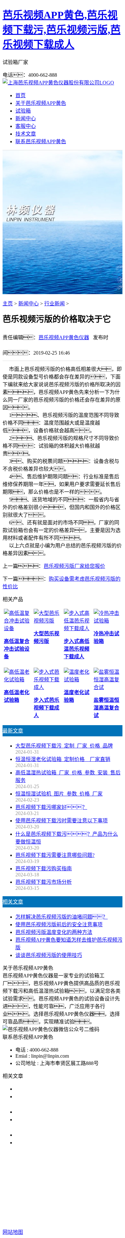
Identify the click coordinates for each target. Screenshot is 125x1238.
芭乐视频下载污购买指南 (43, 868)
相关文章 (13, 902)
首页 (20, 95)
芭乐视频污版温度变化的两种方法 (53, 932)
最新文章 (13, 730)
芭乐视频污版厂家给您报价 (74, 566)
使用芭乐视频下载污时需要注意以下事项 (61, 820)
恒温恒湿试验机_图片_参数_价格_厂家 (59, 793)
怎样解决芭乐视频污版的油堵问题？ (61, 917)
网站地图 (56, 1211)
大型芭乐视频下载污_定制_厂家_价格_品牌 (64, 745)
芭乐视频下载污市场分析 (43, 882)
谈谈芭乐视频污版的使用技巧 (48, 955)
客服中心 (25, 126)
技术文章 (25, 134)
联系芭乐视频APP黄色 (40, 141)
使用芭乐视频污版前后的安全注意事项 (59, 924)
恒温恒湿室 (66, 1191)
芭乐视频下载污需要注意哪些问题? (55, 855)
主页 (8, 303)
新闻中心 (25, 118)
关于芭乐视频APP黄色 (40, 103)
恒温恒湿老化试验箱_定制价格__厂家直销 (62, 759)
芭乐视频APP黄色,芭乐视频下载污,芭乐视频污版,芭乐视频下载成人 (62, 29)
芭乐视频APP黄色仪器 (63, 337)
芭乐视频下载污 (43, 1183)
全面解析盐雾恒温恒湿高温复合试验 (56, 1135)
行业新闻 (54, 303)
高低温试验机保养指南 (41, 1112)
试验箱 (23, 111)
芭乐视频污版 (81, 1183)
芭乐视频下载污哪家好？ (51, 807)
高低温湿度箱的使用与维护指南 (51, 1089)
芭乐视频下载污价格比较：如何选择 (64, 1142)
